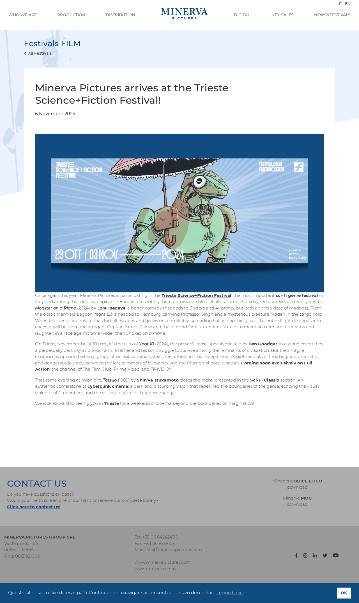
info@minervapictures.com (173, 549)
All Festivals (40, 53)
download (297, 487)
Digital (242, 14)
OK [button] (344, 592)
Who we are (22, 14)
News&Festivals (332, 14)
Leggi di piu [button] (230, 592)
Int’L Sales (282, 14)
